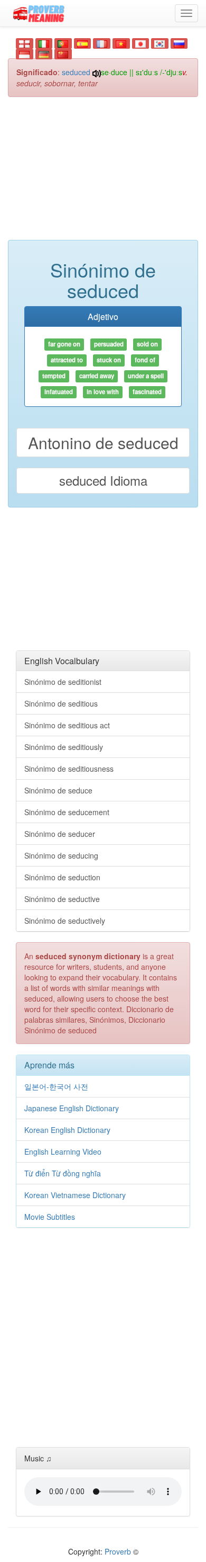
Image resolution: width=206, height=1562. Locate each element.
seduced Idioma (103, 480)
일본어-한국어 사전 (56, 1086)
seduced (76, 72)
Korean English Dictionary (67, 1129)
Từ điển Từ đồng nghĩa (62, 1173)
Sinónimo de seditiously (63, 747)
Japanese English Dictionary (71, 1108)
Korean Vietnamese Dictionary (75, 1195)
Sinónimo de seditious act (67, 725)
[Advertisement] (103, 174)
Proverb (118, 1551)
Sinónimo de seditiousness (69, 768)
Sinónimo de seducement (66, 812)
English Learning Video (62, 1151)
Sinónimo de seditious (61, 703)
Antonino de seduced (103, 442)
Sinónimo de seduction (62, 877)
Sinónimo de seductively (64, 920)
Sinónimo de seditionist (62, 681)
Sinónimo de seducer (59, 833)
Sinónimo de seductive (62, 899)
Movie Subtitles (49, 1216)
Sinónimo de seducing (61, 855)
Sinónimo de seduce (58, 790)
